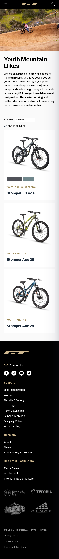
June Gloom (28, 179)
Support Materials (14, 416)
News (7, 447)
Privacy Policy (11, 535)
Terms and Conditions (15, 547)
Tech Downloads (14, 410)
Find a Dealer (12, 468)
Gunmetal (14, 179)
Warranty (9, 395)
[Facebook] (6, 373)
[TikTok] (29, 373)
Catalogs (9, 405)
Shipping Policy (13, 421)
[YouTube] (21, 373)
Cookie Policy (11, 541)
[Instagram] (13, 373)
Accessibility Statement (18, 452)
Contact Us (17, 365)
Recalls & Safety (14, 400)
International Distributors (19, 478)
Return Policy (12, 426)
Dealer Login (11, 473)
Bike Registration (14, 389)
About (7, 442)
